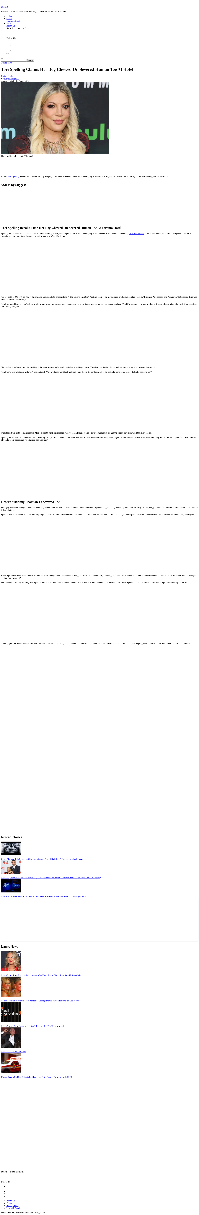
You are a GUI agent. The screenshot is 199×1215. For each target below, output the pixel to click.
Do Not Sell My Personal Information (17, 1212)
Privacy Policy (12, 1205)
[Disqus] (99, 681)
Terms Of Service (14, 1208)
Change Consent (41, 1212)
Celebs (10, 76)
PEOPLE (167, 176)
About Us (10, 1201)
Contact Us (11, 1203)
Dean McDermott (136, 233)
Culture (4, 76)
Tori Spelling (6, 63)
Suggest (4, 7)
